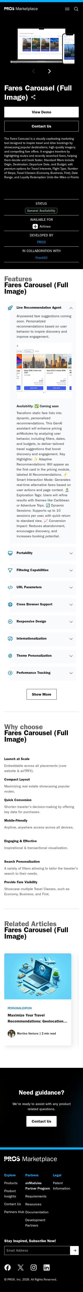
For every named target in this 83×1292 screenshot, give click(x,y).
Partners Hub (14, 1212)
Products (10, 1183)
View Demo (41, 112)
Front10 (41, 258)
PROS (41, 242)
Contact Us (41, 126)
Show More (41, 694)
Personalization (20, 1008)
